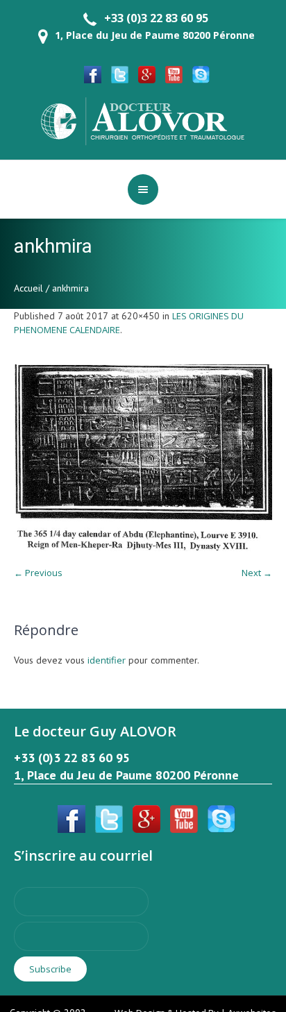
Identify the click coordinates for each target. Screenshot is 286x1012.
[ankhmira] (143, 458)
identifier (106, 660)
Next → (257, 572)
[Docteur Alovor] (143, 120)
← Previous (38, 572)
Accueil (28, 288)
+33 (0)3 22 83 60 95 (156, 18)
